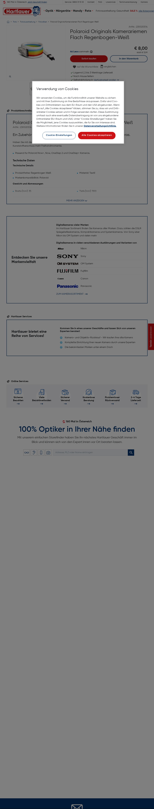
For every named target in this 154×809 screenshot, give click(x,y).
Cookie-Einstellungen (59, 135)
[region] (78, 112)
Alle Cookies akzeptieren (97, 135)
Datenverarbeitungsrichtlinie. (100, 126)
